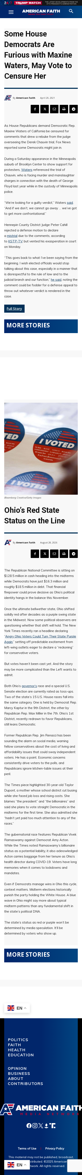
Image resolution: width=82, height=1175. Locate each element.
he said (56, 280)
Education (21, 1054)
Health (17, 1049)
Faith (14, 1044)
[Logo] (41, 12)
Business (19, 1073)
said (70, 203)
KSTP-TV (15, 241)
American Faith (25, 97)
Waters (26, 170)
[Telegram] (73, 109)
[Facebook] (35, 109)
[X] (44, 109)
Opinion (17, 1068)
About (16, 1078)
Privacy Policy (54, 1148)
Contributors (26, 1083)
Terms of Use (27, 1148)
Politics (18, 1039)
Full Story (14, 308)
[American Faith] (8, 97)
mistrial (12, 236)
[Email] (54, 109)
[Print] (64, 109)
